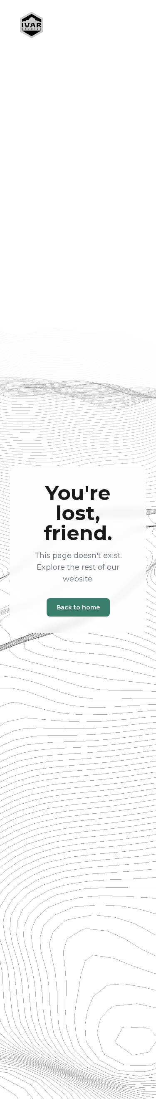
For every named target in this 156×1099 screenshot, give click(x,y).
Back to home (78, 607)
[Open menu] (127, 25)
